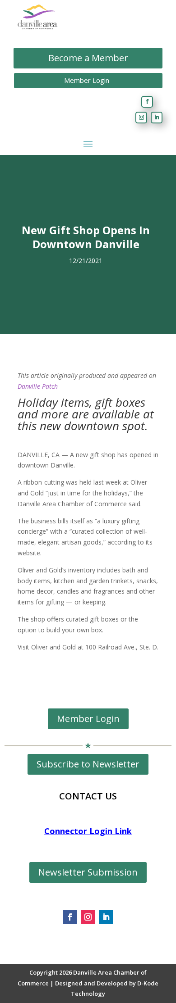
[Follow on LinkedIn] (156, 117)
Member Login (86, 80)
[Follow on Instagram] (141, 117)
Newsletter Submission (88, 872)
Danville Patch (38, 386)
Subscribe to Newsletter (88, 764)
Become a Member (88, 58)
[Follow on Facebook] (147, 102)
